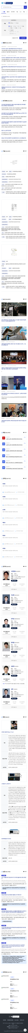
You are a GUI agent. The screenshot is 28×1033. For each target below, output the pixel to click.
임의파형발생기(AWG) (6, 838)
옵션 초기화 (16, 37)
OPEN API (22, 1020)
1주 (18, 26)
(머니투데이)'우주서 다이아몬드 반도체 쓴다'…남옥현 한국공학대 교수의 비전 (13, 394)
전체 (11, 26)
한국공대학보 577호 (14, 991)
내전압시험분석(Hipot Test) (7, 732)
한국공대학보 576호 (14, 1002)
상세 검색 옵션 (13, 20)
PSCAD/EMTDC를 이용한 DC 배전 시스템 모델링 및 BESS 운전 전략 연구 (14, 683)
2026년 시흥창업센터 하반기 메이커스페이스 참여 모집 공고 (13, 57)
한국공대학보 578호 (14, 979)
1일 (15, 26)
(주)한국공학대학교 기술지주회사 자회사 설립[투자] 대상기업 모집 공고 (13, 77)
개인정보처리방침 (10, 1020)
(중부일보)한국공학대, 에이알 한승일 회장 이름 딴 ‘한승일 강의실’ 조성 (13, 421)
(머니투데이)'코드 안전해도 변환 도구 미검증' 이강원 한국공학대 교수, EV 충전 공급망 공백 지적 (13, 320)
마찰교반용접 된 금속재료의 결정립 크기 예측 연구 (11, 894)
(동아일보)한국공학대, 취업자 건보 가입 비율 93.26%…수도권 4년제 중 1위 (13, 344)
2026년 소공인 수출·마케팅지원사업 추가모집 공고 (11, 48)
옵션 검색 (23, 37)
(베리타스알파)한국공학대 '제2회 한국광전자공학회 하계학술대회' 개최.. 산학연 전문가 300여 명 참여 (13, 368)
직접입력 (11, 30)
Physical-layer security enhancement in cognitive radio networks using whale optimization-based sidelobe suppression (13, 946)
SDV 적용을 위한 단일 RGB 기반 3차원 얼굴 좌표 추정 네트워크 (13, 878)
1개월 (23, 26)
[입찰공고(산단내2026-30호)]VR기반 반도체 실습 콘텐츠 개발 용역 (13, 88)
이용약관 (4, 1020)
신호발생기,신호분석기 (6, 783)
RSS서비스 (17, 1020)
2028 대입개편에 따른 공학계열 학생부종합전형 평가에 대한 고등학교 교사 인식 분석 (13, 928)
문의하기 (14, 580)
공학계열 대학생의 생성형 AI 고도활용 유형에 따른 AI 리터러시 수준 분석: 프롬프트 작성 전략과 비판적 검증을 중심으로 (13, 912)
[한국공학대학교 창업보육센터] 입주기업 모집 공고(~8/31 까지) (13, 67)
